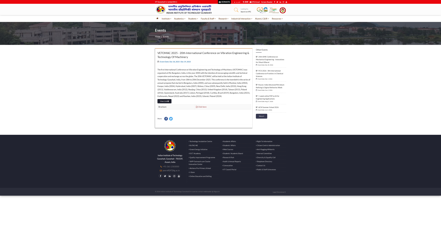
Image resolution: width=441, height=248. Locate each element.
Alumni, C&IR (261, 18)
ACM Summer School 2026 (268, 107)
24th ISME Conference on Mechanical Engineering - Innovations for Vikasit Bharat (270, 59)
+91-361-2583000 (171, 166)
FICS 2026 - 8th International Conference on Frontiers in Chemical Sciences (269, 73)
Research (223, 18)
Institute (166, 18)
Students (192, 18)
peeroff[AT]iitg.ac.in (171, 170)
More (261, 116)
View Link (163, 101)
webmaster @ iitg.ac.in (212, 191)
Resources (276, 18)
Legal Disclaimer (279, 192)
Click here (202, 107)
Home (157, 36)
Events (166, 36)
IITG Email (255, 2)
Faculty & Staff (207, 18)
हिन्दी (246, 2)
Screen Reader (267, 2)
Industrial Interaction (241, 18)
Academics (179, 18)
